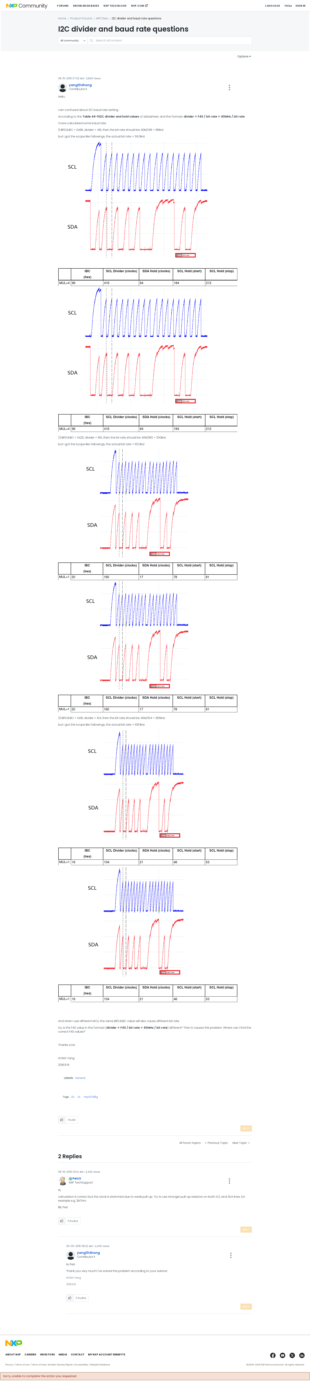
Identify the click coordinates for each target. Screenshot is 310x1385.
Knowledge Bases (86, 6)
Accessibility (81, 1365)
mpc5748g (91, 1097)
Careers (30, 1354)
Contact (77, 1354)
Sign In (300, 6)
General (80, 1078)
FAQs (288, 6)
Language (272, 6)
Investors (47, 1354)
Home (62, 18)
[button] (229, 87)
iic (79, 1097)
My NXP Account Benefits (106, 1354)
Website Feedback (100, 1365)
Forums (63, 6)
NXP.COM (137, 6)
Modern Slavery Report (60, 1365)
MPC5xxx (102, 18)
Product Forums (81, 18)
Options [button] (242, 56)
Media (63, 1354)
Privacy (9, 1365)
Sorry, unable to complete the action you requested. (40, 1376)
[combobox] (169, 40)
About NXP (13, 1354)
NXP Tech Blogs (115, 6)
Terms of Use (22, 1365)
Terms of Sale (38, 1365)
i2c (73, 1097)
